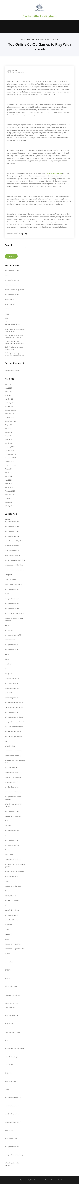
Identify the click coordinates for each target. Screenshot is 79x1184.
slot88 (7, 1089)
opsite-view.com (10, 1081)
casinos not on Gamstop (13, 792)
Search (9, 245)
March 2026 (9, 399)
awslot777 (8, 693)
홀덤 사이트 (8, 1073)
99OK (7, 594)
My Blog (24, 234)
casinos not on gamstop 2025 (14, 949)
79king (7, 929)
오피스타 (8, 970)
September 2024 (10, 465)
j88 (6, 835)
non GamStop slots (11, 768)
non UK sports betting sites (14, 541)
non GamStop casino (12, 521)
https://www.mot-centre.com (14, 1048)
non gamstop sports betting (14, 1155)
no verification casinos (12, 555)
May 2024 (8, 480)
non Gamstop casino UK (13, 1097)
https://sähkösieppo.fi (12, 1057)
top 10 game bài (10, 896)
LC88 (6, 322)
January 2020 (9, 506)
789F (6, 821)
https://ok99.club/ (11, 1138)
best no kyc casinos (11, 683)
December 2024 (10, 454)
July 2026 (8, 384)
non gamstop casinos (12, 270)
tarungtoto (8, 673)
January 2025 (9, 450)
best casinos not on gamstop (14, 570)
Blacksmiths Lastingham (39, 16)
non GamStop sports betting (14, 702)
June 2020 (8, 502)
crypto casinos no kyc (12, 678)
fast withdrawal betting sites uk (15, 560)
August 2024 (9, 469)
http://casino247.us (54, 173)
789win (7, 850)
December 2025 (10, 410)
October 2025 (9, 417)
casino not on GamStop (12, 688)
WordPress (34, 1180)
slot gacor (8, 826)
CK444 (7, 275)
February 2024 (10, 491)
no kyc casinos (9, 299)
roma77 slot (9, 1130)
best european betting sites (14, 565)
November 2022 (10, 495)
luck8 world (9, 855)
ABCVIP (7, 625)
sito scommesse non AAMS (14, 707)
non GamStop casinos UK (13, 731)
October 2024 (9, 461)
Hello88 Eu (8, 934)
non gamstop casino (11, 645)
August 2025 (9, 425)
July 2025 (8, 428)
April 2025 (8, 439)
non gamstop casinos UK (13, 635)
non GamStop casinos (12, 787)
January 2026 (9, 406)
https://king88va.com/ (12, 995)
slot (6, 741)
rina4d (7, 669)
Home (23, 39)
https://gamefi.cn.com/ (12, 1032)
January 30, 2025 (18, 72)
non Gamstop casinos (12, 900)
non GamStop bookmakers (14, 727)
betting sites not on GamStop (14, 871)
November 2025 (10, 414)
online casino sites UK (12, 546)
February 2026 (10, 403)
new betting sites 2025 (12, 698)
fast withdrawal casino (12, 324)
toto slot (7, 309)
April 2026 (8, 395)
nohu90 (7, 978)
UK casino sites (10, 746)
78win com (8, 925)
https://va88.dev (10, 1065)
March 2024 (9, 487)
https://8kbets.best (11, 1004)
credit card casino (10, 579)
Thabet (7, 881)
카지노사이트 (9, 1024)
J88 (6, 905)
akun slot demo (10, 962)
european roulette (11, 285)
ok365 (7, 939)
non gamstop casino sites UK (14, 717)
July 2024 (8, 473)
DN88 (7, 314)
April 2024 (8, 484)
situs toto (8, 664)
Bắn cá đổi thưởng (11, 986)
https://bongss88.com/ (12, 876)
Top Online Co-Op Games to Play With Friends (42, 39)
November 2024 (10, 458)
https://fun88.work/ (11, 920)
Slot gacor (8, 575)
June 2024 (8, 476)
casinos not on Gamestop (13, 751)
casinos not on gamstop (13, 777)
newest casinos (10, 640)
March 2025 (9, 443)
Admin (15, 70)
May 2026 (8, 392)
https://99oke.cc (10, 1007)
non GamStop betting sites (13, 736)
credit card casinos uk (12, 550)
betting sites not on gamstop (14, 290)
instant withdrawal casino (13, 584)
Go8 (6, 318)
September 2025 (10, 421)
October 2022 (9, 498)
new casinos (9, 630)
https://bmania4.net (11, 1015)
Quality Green (50, 1180)
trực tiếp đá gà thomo (12, 910)
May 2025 (8, 436)
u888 (6, 1040)
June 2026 (8, 388)
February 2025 (10, 447)
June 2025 (8, 432)
